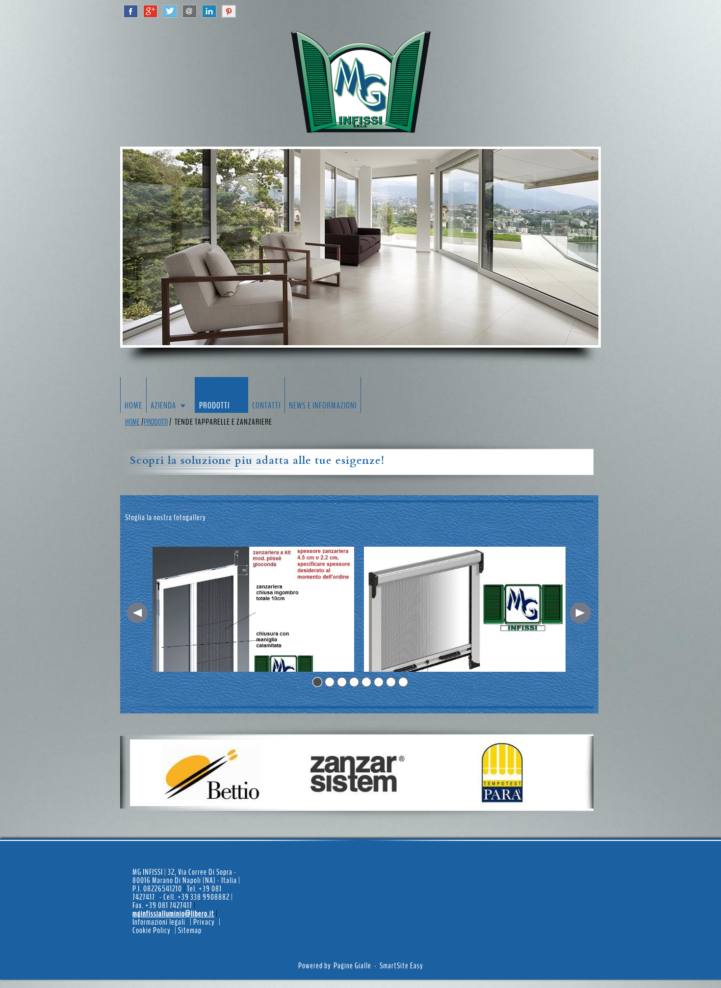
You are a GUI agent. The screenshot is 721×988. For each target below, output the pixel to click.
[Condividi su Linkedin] (209, 10)
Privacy (203, 922)
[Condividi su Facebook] (131, 10)
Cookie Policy (151, 930)
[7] (391, 682)
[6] (378, 682)
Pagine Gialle (352, 966)
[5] (366, 682)
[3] (341, 682)
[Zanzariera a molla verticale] (465, 609)
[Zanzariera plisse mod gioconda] (253, 609)
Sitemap (190, 930)
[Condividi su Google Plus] (150, 10)
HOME (132, 422)
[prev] (137, 613)
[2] (329, 682)
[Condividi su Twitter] (170, 10)
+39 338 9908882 (204, 897)
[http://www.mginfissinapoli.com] (360, 81)
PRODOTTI (156, 422)
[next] (580, 613)
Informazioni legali (158, 922)
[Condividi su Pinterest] (229, 10)
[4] (354, 682)
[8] (403, 682)
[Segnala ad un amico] (189, 10)
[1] (317, 682)
